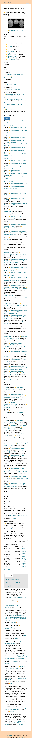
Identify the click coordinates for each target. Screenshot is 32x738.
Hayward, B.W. (22, 737)
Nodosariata (11, 49)
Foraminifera (7, 2)
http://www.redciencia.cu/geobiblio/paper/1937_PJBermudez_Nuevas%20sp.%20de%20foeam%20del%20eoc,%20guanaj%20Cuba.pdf (16, 657)
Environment (7, 492)
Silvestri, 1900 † (14, 104)
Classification (8, 41)
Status (6, 62)
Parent (6, 82)
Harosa (9, 44)
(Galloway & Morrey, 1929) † (15, 355)
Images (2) (9, 586)
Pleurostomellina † (12, 54)
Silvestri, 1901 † (15, 99)
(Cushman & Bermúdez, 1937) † (15, 228)
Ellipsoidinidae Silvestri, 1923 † (14, 84)
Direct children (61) (9, 115)
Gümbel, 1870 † (15, 74)
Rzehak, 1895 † (13, 89)
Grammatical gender (10, 501)
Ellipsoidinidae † (12, 58)
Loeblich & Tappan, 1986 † (16, 94)
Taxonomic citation (9, 531)
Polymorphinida (12, 53)
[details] (14, 518)
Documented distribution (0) (13, 579)
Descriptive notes (9, 521)
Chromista (13, 43)
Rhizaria (10, 46)
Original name (8, 87)
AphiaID (6, 32)
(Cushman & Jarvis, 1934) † (14, 347)
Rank (5, 67)
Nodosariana (11, 51)
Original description (9, 506)
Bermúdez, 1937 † (13, 109)
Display (7, 118)
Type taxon (7, 72)
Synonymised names (10, 92)
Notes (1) (8, 582)
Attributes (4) (17, 582)
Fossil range (7, 496)
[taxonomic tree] (8, 569)
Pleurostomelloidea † (13, 56)
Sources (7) (9, 575)
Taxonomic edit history (10, 544)
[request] (7, 663)
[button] (4, 13)
